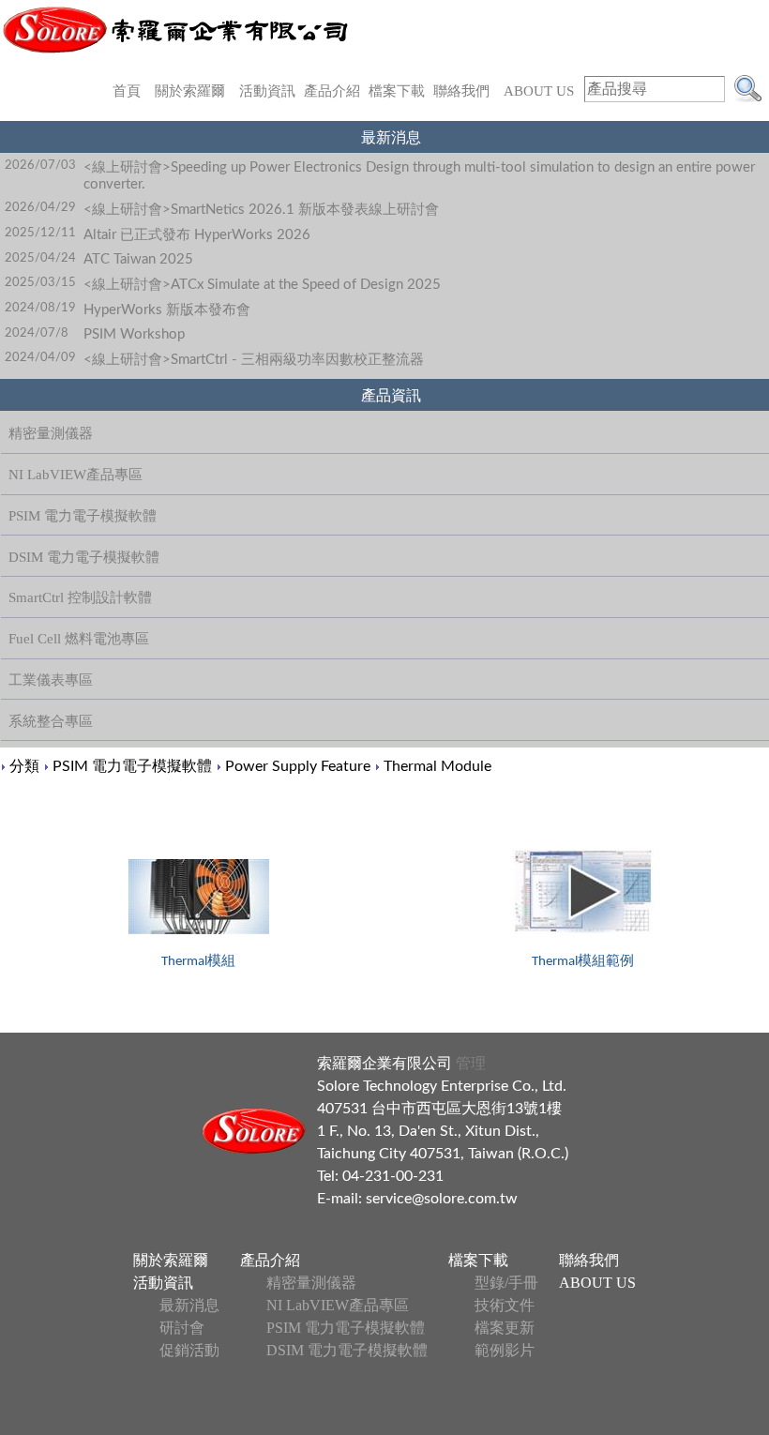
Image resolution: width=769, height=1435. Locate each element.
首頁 (127, 90)
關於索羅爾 (190, 90)
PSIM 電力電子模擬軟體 (132, 766)
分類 (24, 766)
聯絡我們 (461, 90)
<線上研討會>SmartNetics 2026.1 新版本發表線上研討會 (261, 210)
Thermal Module (437, 766)
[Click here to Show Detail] (199, 897)
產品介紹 (332, 90)
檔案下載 (397, 90)
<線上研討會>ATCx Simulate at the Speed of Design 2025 (262, 285)
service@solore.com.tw (442, 1198)
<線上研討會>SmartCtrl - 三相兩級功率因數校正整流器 (253, 360)
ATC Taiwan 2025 (138, 259)
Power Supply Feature (297, 766)
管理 (469, 1063)
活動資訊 (267, 90)
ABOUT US (539, 90)
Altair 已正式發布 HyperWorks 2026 (196, 235)
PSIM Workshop (134, 334)
